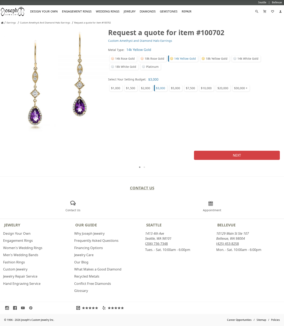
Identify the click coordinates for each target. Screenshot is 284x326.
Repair (186, 11)
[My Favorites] (272, 11)
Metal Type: (116, 50)
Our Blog (81, 262)
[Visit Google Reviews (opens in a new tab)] (88, 308)
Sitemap (261, 320)
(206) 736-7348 (156, 243)
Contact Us (142, 187)
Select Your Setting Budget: (127, 79)
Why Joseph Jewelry (89, 233)
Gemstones (169, 11)
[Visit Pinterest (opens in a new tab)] (32, 308)
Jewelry (130, 11)
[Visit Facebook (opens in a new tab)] (16, 308)
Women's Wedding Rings (22, 248)
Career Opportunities (239, 320)
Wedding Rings (108, 11)
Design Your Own (44, 11)
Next (237, 155)
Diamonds (148, 11)
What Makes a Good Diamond (97, 269)
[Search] (256, 11)
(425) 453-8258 (227, 243)
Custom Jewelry (15, 269)
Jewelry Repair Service (20, 276)
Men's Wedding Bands (20, 255)
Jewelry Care (84, 255)
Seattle (154, 224)
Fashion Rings (14, 262)
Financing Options (88, 248)
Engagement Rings (77, 11)
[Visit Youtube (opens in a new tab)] (24, 308)
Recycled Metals (86, 276)
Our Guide (86, 224)
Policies (275, 320)
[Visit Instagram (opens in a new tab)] (8, 308)
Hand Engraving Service (22, 283)
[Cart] (264, 11)
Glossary (81, 290)
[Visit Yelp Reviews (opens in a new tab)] (114, 308)
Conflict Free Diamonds (92, 283)
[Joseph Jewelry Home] (2, 22)
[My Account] (280, 11)
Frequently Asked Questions (96, 240)
